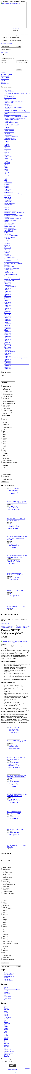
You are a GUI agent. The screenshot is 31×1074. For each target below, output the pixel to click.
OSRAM (6, 144)
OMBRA (7, 232)
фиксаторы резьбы (9, 226)
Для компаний (5, 76)
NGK (6, 153)
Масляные (7, 283)
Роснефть (7, 1054)
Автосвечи (7, 149)
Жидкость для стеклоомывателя (13, 263)
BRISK (6, 152)
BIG (5, 1006)
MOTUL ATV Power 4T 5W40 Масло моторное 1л (16, 519)
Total (5, 178)
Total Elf (6, 1046)
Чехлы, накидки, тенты (11, 122)
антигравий (7, 195)
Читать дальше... (5, 623)
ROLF (6, 1039)
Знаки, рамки (8, 105)
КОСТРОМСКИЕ (9, 351)
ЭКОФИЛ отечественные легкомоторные (16, 364)
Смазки (6, 990)
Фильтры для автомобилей (12, 279)
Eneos (5, 1011)
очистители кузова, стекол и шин (14, 212)
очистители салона (10, 214)
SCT (5, 147)
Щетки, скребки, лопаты (11, 125)
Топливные (7, 285)
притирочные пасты (10, 220)
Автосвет (7, 141)
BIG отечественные (10, 286)
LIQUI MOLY (8, 249)
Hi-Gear (6, 161)
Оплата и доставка (6, 74)
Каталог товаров (5, 77)
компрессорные (9, 132)
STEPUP (7, 175)
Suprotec (6, 177)
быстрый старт (8, 200)
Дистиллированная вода (11, 262)
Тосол (6, 276)
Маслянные (7, 296)
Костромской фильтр (10, 1051)
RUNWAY (7, 251)
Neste (6, 170)
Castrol (6, 158)
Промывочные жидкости (11, 268)
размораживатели (9, 223)
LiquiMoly (7, 163)
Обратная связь (5, 83)
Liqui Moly (7, 1023)
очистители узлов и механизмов (13, 215)
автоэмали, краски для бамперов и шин (16, 194)
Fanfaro (6, 1012)
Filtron (6, 293)
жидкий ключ (8, 204)
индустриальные (9, 130)
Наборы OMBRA (9, 237)
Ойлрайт (7, 184)
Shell (5, 173)
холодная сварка (9, 228)
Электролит (7, 277)
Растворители (8, 269)
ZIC (5, 180)
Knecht (6, 306)
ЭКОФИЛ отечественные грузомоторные (16, 357)
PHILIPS (7, 146)
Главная (3, 72)
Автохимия (7, 189)
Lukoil (6, 164)
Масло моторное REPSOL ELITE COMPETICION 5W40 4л (17, 556)
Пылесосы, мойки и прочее (12, 115)
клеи (5, 206)
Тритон (6, 187)
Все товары (7, 90)
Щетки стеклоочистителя (11, 124)
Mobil (6, 167)
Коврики (7, 108)
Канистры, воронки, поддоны (13, 107)
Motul (6, 169)
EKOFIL (6, 1009)
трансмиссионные (9, 138)
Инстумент (7, 996)
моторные (7, 133)
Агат (5, 181)
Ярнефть (6, 1056)
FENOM (6, 246)
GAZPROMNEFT (9, 1017)
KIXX (6, 1020)
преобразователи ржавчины (12, 218)
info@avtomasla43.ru (6, 43)
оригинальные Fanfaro (11, 136)
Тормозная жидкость (10, 274)
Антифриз (7, 260)
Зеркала (6, 104)
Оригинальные (8, 1053)
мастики (6, 207)
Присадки (7, 245)
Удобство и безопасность (11, 119)
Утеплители (8, 121)
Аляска (6, 254)
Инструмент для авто (10, 229)
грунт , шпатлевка (9, 203)
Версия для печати (26, 626)
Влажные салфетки (10, 98)
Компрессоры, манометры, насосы (14, 110)
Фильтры (6, 992)
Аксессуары (7, 998)
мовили (6, 209)
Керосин (6, 265)
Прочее (6, 240)
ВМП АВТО (8, 183)
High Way (7, 1019)
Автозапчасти (5, 79)
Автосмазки (8, 156)
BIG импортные (9, 280)
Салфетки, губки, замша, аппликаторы (15, 116)
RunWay (6, 172)
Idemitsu (6, 1037)
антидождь (7, 197)
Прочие (6, 186)
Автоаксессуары (9, 91)
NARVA (6, 142)
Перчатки (7, 238)
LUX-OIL (7, 314)
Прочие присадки (9, 257)
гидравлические (9, 129)
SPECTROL (8, 345)
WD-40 (6, 190)
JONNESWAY (8, 231)
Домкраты (7, 99)
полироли (7, 217)
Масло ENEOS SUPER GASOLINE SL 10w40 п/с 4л (15, 573)
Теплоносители (9, 272)
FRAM (6, 300)
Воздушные (7, 282)
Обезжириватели (9, 266)
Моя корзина (15, 28)
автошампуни (8, 192)
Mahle (6, 322)
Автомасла (7, 127)
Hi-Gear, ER (7, 248)
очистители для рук (10, 211)
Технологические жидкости (12, 989)
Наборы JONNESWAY (11, 235)
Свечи (6, 995)
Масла (6, 987)
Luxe (5, 166)
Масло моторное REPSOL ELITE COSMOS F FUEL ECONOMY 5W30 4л (17, 538)
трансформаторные (10, 139)
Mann (6, 330)
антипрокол (7, 198)
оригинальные (8, 135)
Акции (3, 80)
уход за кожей (8, 224)
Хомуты (6, 241)
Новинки (7, 243)
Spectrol (6, 1043)
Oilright (6, 1036)
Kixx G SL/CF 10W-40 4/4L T (15, 590)
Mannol (6, 1029)
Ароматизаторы (9, 96)
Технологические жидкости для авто (15, 258)
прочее (6, 221)
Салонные (7, 297)
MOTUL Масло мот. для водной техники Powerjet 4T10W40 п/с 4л (17, 502)
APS (5, 150)
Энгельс (6, 155)
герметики (7, 201)
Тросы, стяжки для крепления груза (14, 118)
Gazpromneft (8, 160)
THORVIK (7, 234)
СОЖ (6, 271)
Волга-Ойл (7, 1049)
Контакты (3, 82)
